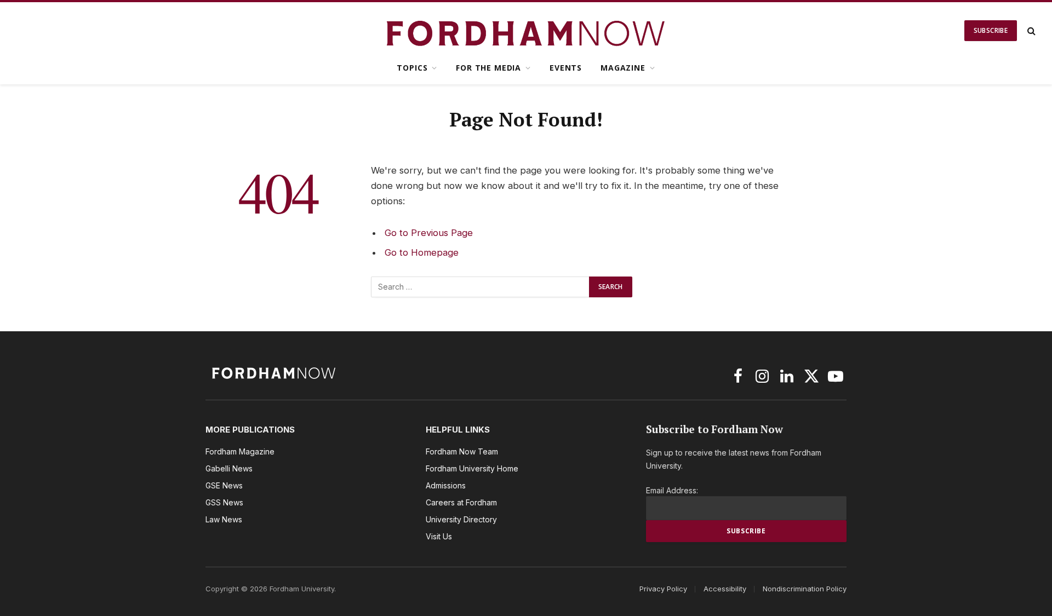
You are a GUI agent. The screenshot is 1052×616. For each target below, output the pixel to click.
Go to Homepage (422, 252)
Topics (412, 67)
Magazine (623, 67)
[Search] (1030, 31)
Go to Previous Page (429, 232)
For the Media (488, 67)
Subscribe (991, 30)
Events (566, 67)
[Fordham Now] (526, 30)
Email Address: (672, 490)
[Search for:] (480, 287)
